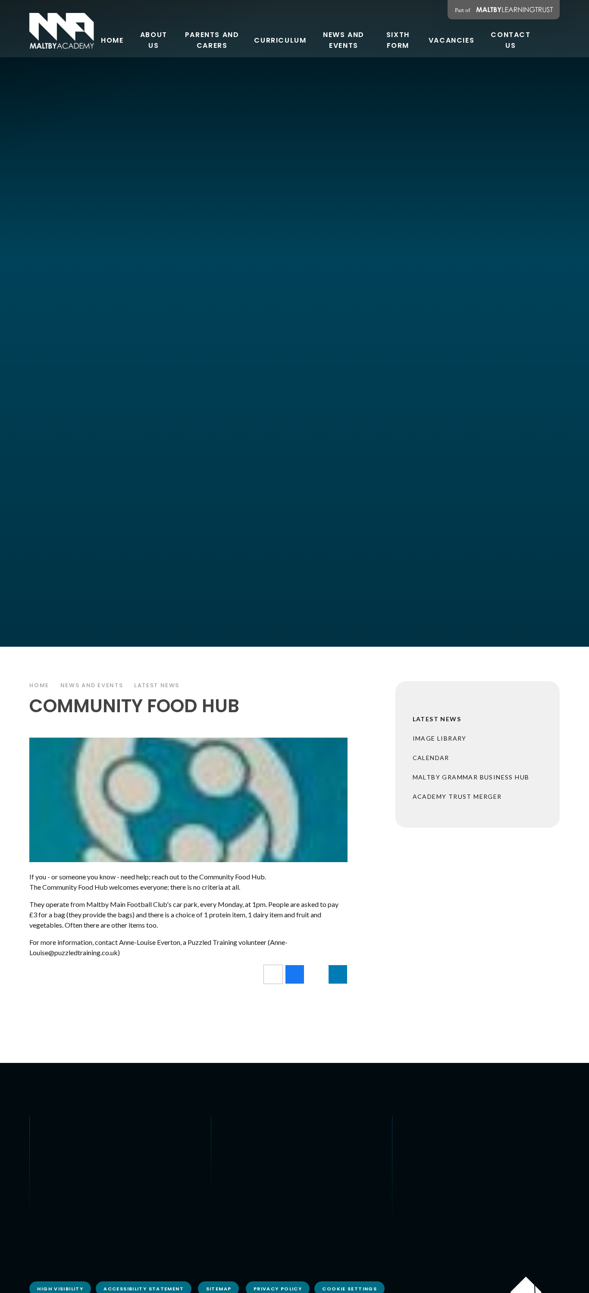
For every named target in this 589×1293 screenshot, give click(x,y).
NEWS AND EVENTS (91, 685)
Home (39, 685)
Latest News (156, 685)
